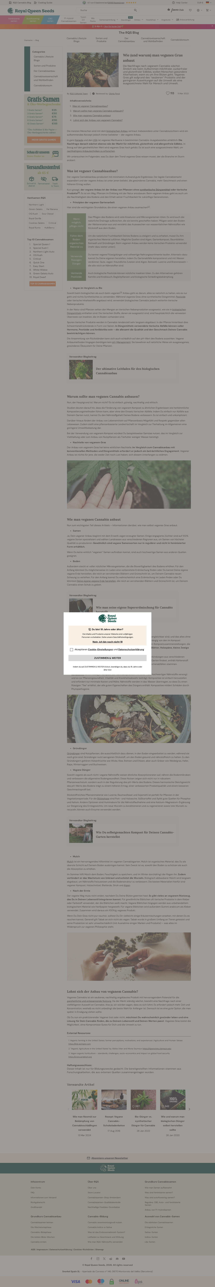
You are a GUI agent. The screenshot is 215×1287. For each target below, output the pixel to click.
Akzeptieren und (109, 649)
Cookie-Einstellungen (100, 649)
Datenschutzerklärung (131, 649)
